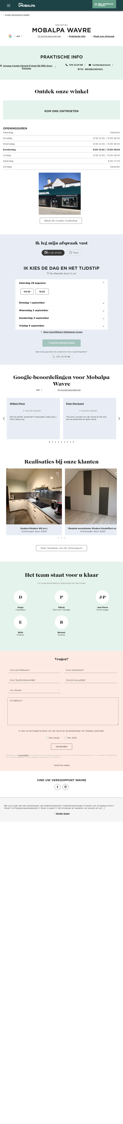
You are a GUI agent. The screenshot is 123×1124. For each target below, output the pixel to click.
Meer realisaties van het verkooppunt (61, 548)
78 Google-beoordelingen (69, 390)
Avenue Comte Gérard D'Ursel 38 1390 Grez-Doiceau (28, 67)
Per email (54, 738)
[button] (61, 283)
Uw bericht (16, 700)
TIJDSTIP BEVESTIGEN (62, 343)
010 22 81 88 (76, 65)
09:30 (27, 291)
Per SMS (72, 738)
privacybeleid (23, 755)
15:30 (42, 291)
